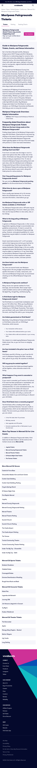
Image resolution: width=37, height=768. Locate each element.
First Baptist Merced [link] (8, 495)
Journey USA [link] (6, 599)
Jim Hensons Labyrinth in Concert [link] (12, 603)
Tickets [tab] (5, 24)
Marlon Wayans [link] (7, 634)
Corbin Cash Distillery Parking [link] (11, 483)
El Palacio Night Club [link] (8, 491)
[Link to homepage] (18, 5)
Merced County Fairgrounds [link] (10, 503)
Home (3, 9)
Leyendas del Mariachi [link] (9, 595)
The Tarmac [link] (5, 536)
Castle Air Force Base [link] (8, 470)
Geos (7, 9)
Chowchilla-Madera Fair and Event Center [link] (15, 474)
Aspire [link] (4, 626)
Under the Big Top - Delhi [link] (9, 553)
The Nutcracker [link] (6, 622)
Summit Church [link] (7, 520)
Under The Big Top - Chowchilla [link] (11, 548)
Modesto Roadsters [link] (8, 565)
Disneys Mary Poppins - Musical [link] (11, 630)
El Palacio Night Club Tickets (14, 455)
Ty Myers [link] (5, 608)
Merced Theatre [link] (7, 511)
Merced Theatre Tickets (13, 452)
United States (15, 9)
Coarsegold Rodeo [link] (7, 573)
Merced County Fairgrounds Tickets (16, 450)
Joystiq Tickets (10, 447)
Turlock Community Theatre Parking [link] (13, 544)
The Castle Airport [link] (7, 528)
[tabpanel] (18, 34)
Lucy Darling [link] (6, 642)
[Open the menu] (2, 5)
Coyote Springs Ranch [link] (9, 487)
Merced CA (31, 9)
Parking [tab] (13, 24)
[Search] (33, 5)
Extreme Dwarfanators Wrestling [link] (12, 577)
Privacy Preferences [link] (8, 754)
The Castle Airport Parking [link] (10, 532)
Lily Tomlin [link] (5, 638)
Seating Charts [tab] (22, 24)
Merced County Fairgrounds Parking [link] (13, 507)
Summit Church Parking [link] (9, 524)
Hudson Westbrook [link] (8, 612)
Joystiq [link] (4, 499)
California (23, 9)
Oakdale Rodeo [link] (6, 569)
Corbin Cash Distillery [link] (9, 479)
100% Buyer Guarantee (20, 1)
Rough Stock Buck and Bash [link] (10, 581)
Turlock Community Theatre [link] (10, 540)
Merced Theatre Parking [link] (9, 516)
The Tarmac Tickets (11, 458)
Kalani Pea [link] (5, 591)
